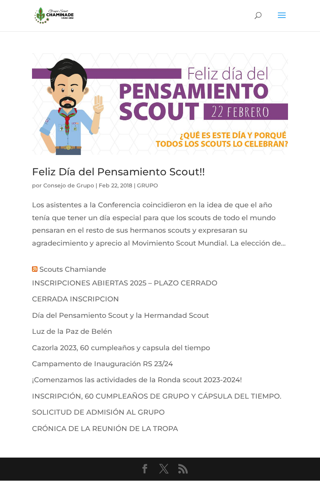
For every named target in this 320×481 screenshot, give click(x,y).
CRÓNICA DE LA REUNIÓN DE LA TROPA (105, 428)
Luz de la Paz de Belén (72, 331)
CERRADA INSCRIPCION (75, 299)
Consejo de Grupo (68, 185)
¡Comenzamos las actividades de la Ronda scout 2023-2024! (137, 380)
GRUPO (147, 185)
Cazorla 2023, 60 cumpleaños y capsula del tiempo (121, 348)
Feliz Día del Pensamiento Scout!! (118, 172)
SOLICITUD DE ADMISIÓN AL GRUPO (98, 412)
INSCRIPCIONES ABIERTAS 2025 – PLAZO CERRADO (124, 283)
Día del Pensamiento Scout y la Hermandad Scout (120, 315)
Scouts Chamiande (72, 269)
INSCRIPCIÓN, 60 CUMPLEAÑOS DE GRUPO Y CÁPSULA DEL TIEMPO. (156, 396)
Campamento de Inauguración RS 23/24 (102, 364)
